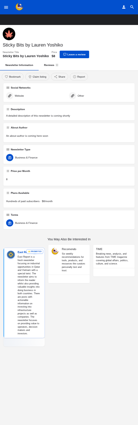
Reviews (51, 65)
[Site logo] (19, 7)
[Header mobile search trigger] (132, 7)
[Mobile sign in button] (123, 7)
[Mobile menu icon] (6, 7)
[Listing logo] (9, 34)
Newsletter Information (19, 65)
